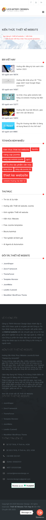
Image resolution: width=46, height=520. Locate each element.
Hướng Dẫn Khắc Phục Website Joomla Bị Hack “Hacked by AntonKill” (20, 356)
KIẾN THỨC (29, 36)
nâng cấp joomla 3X (23, 169)
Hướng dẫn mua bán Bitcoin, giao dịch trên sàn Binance (29, 111)
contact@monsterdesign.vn (17, 473)
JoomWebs (8, 284)
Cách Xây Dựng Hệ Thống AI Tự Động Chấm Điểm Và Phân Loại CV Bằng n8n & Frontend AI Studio (22, 376)
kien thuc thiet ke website (16, 149)
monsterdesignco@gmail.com (18, 479)
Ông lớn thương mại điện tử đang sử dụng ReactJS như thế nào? (29, 124)
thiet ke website (15, 175)
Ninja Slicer (7, 169)
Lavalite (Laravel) (10, 290)
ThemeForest (9, 274)
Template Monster (11, 279)
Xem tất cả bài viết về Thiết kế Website (17, 394)
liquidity (35, 149)
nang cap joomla (11, 154)
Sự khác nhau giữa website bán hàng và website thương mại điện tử (29, 98)
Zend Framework (10, 269)
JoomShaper (9, 263)
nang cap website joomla (13, 159)
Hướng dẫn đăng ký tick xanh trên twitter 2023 (30, 67)
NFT (28, 159)
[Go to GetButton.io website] (40, 517)
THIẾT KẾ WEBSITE (18, 36)
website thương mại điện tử (14, 181)
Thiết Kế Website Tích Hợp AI (21, 507)
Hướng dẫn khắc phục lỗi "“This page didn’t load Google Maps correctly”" (28, 83)
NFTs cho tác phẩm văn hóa (17, 164)
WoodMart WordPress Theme (15, 295)
